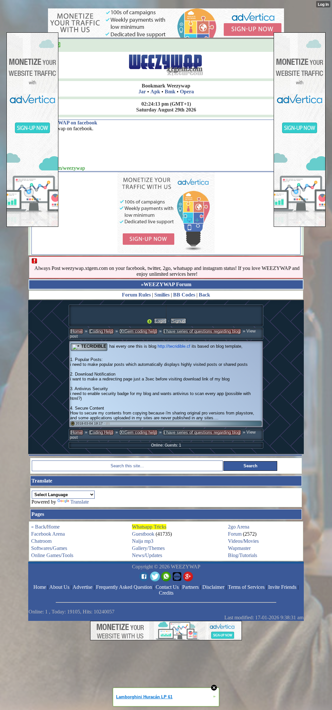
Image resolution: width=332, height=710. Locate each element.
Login (160, 321)
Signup (178, 321)
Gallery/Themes (148, 548)
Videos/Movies (243, 541)
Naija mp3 (142, 541)
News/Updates (147, 555)
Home (76, 331)
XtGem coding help (138, 331)
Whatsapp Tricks (149, 527)
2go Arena (238, 527)
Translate (79, 502)
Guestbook (143, 534)
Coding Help (101, 331)
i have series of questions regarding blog (202, 331)
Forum (235, 534)
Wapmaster (239, 548)
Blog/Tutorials (242, 555)
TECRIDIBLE (93, 346)
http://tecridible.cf (174, 346)
